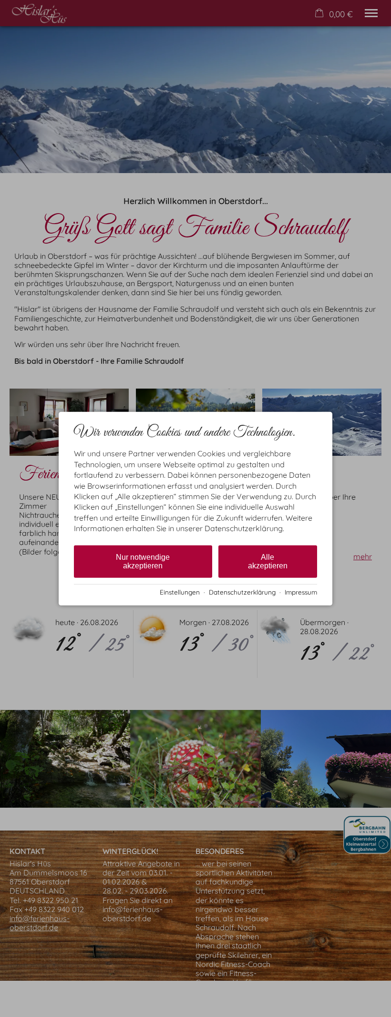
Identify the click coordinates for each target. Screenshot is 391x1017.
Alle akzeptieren (268, 561)
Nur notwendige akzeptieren (143, 561)
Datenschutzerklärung (242, 592)
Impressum (301, 592)
